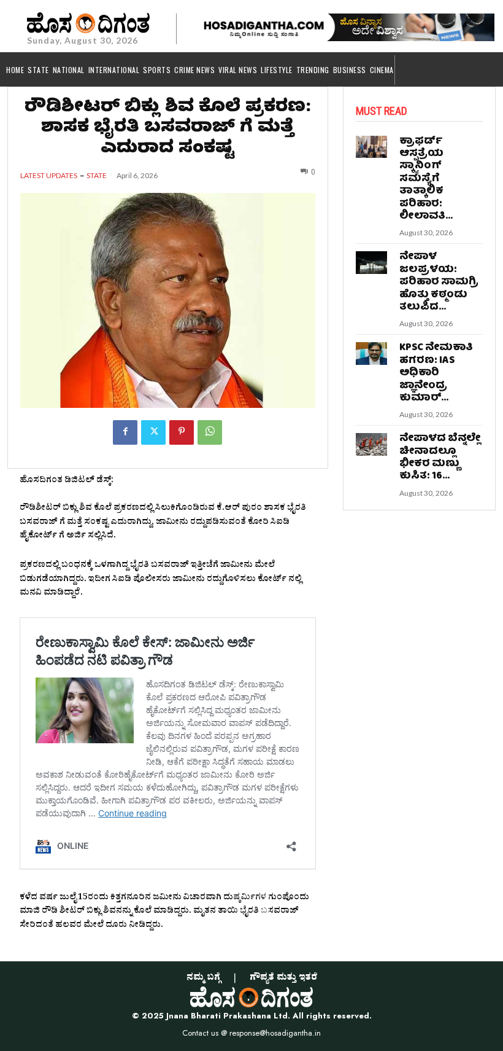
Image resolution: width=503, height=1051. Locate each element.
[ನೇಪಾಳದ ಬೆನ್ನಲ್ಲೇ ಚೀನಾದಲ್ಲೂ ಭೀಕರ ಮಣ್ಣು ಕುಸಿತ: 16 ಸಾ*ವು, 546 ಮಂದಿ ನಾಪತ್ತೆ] (372, 444)
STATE (96, 175)
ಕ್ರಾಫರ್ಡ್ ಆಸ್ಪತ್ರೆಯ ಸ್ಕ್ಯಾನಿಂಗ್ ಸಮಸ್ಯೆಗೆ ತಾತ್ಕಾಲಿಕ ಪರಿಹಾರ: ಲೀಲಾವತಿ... (426, 179)
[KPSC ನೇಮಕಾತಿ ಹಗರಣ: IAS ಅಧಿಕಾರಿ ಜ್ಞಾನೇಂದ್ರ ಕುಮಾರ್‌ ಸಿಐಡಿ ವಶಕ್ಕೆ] (372, 353)
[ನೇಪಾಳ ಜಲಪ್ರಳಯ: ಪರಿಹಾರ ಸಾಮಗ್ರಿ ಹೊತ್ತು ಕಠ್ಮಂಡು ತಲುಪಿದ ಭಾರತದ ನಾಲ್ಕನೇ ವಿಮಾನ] (372, 262)
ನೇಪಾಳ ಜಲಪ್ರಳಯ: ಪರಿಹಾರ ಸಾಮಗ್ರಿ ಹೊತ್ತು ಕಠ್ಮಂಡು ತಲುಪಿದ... (438, 282)
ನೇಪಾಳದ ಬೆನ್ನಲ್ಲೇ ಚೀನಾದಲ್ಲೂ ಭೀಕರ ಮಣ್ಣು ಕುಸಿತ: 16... (439, 457)
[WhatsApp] (210, 432)
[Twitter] (153, 432)
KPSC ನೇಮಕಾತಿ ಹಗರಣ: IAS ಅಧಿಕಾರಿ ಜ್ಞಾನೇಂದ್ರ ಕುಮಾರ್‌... (436, 373)
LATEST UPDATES (48, 175)
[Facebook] (125, 432)
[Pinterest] (181, 432)
